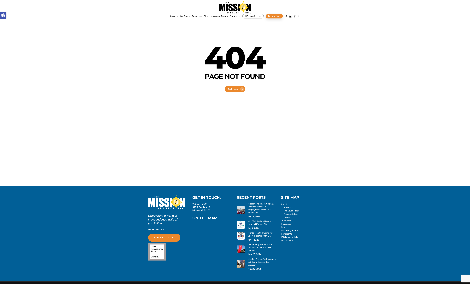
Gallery (286, 217)
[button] (3, 15)
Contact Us (286, 234)
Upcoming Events (289, 230)
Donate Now (287, 240)
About (284, 204)
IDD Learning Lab (289, 237)
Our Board (286, 221)
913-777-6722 (199, 204)
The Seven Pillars (291, 211)
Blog (283, 227)
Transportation (290, 214)
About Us (288, 207)
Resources (286, 224)
